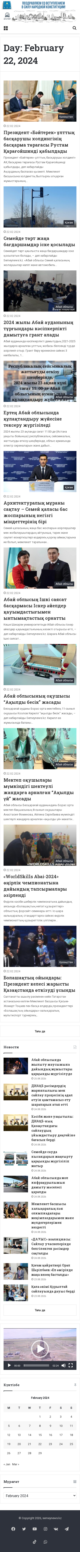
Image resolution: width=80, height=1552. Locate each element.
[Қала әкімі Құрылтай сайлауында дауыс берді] (16, 1292)
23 (50, 1444)
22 (40, 1444)
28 (29, 1453)
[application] (40, 1349)
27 (19, 1453)
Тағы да (40, 1310)
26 (8, 1453)
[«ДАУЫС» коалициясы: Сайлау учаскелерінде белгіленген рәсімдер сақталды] (16, 1245)
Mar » (15, 1464)
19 (8, 1444)
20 (19, 1444)
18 (71, 1435)
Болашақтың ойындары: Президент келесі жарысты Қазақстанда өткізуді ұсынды (39, 984)
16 (50, 1435)
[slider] (36, 1365)
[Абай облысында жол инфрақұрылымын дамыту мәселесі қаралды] (16, 1184)
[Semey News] (40, 16)
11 (71, 1425)
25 (71, 1444)
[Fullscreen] (70, 1365)
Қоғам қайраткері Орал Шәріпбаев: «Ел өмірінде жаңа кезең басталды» (52, 1270)
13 (19, 1435)
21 (29, 1444)
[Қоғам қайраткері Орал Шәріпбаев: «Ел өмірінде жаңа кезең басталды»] (16, 1271)
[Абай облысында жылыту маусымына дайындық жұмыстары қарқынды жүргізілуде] (16, 1066)
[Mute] (63, 1365)
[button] (40, 1349)
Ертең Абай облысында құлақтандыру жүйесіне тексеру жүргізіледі (33, 419)
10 (60, 1425)
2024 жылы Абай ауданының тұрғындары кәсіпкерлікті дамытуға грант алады (38, 328)
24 (60, 1444)
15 (40, 1435)
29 (40, 1453)
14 (29, 1435)
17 (60, 1435)
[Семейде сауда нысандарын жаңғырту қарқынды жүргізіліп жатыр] (16, 1158)
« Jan (7, 1464)
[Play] (9, 1365)
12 (8, 1435)
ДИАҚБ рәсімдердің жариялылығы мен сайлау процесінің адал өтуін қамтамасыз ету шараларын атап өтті (52, 1095)
